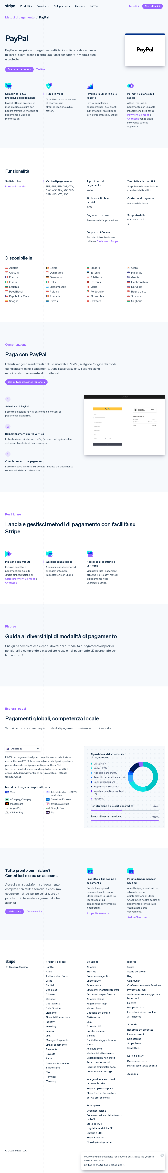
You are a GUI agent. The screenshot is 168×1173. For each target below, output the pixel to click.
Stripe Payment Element (20, 578)
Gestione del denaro (98, 1012)
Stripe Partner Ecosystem (101, 1093)
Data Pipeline (53, 1008)
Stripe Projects (95, 1137)
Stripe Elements (96, 913)
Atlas (49, 971)
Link (48, 1035)
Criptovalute (53, 1003)
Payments (52, 1049)
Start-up (91, 971)
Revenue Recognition (58, 1063)
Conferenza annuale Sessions (144, 985)
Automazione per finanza (101, 994)
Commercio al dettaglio (100, 1071)
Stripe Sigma (53, 1067)
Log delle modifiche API (100, 1128)
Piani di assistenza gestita (142, 1065)
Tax (48, 1072)
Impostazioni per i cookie (141, 1012)
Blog (129, 976)
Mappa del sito (135, 1007)
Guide (130, 967)
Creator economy (97, 1031)
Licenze (131, 1002)
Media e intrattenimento (100, 1053)
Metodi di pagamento (20, 17)
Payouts (50, 1053)
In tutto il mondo (15, 186)
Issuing (50, 1031)
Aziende (91, 967)
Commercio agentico (99, 976)
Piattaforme (93, 1017)
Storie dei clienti (136, 971)
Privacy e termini (136, 989)
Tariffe (94, 5)
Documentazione (18, 69)
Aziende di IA (94, 1026)
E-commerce (94, 985)
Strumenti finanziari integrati (103, 989)
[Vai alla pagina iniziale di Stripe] (9, 962)
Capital (50, 985)
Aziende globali (95, 999)
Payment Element (138, 114)
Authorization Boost (57, 976)
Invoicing (51, 1026)
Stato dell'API (94, 1123)
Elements (51, 1012)
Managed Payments (57, 1040)
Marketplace (94, 1008)
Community (133, 980)
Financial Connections (58, 1017)
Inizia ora (13, 911)
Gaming (91, 1035)
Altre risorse (134, 1016)
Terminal (51, 1076)
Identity (50, 1021)
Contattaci (151, 6)
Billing (49, 980)
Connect (51, 999)
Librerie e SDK (95, 1132)
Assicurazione (95, 1048)
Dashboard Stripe (107, 241)
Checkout (133, 118)
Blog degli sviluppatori (99, 1142)
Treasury (51, 1081)
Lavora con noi (135, 1034)
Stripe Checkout (137, 917)
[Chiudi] (161, 1156)
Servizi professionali (98, 1062)
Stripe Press (134, 1043)
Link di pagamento (56, 1044)
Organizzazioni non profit (101, 1057)
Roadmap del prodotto (140, 1029)
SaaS (89, 1021)
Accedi (132, 6)
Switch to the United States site (103, 1164)
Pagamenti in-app (97, 1003)
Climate (50, 994)
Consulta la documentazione (25, 381)
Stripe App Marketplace (100, 1088)
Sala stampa (134, 1038)
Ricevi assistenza (137, 1061)
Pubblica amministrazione (101, 1066)
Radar (49, 1058)
